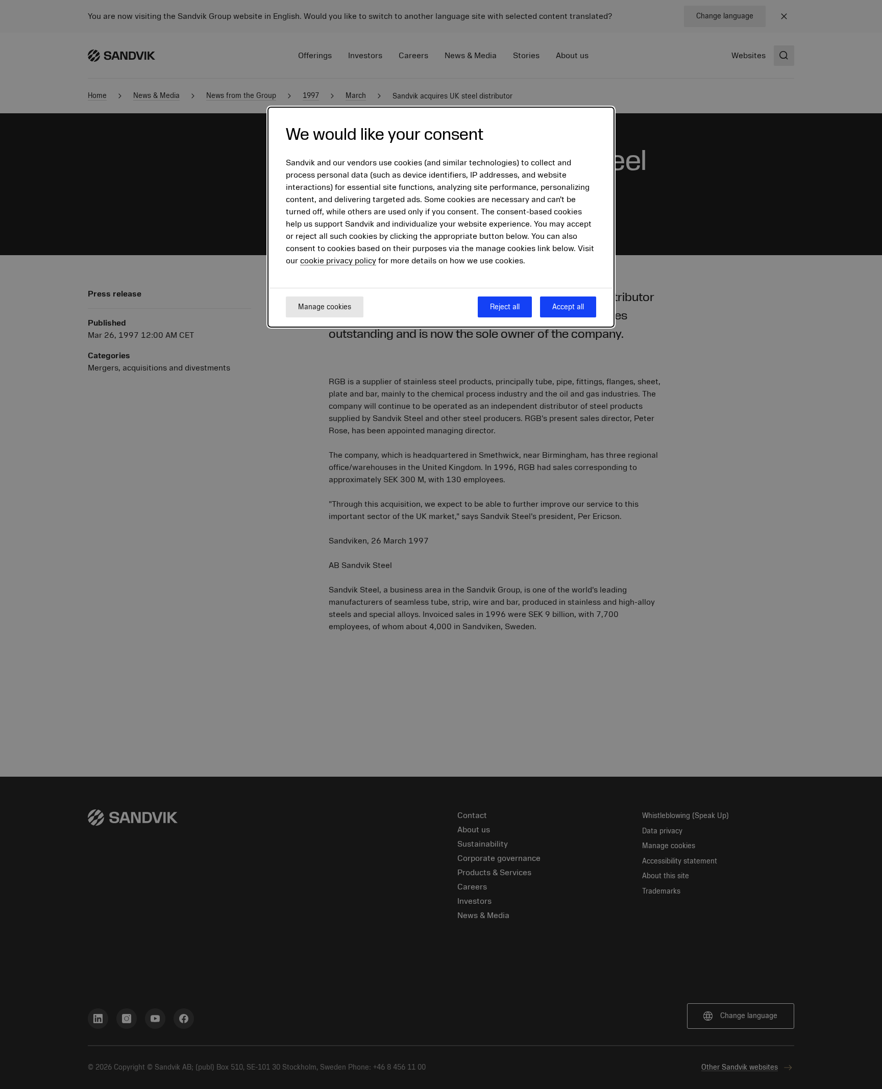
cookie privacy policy (338, 261)
